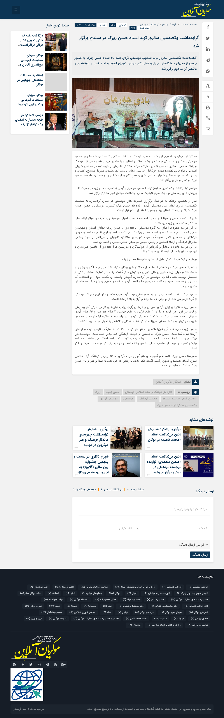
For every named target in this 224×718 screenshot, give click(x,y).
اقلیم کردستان (64, 587)
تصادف (53, 593)
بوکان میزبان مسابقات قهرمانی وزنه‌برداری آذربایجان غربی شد (29, 102)
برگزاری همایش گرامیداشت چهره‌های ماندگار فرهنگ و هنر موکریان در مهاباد (93, 437)
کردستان (154, 24)
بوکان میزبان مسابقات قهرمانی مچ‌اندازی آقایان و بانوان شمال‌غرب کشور (29, 62)
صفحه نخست (189, 24)
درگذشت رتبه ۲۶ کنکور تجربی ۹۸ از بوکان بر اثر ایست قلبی (31, 42)
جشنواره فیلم (131, 600)
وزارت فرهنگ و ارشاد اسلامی (164, 625)
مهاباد (179, 619)
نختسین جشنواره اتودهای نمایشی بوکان (96, 619)
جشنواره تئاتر (155, 600)
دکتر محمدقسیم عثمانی (163, 606)
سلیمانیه (90, 606)
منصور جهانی (199, 619)
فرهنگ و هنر (169, 24)
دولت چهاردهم (53, 600)
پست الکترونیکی (129, 528)
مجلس (144, 24)
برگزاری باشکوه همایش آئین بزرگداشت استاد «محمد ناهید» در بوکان (164, 434)
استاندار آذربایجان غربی (94, 587)
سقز (107, 606)
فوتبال (123, 612)
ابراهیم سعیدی (198, 587)
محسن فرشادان (148, 398)
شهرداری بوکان (198, 612)
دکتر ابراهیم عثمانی (196, 606)
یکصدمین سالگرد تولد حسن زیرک (177, 405)
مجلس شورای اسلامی (82, 612)
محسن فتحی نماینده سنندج (180, 398)
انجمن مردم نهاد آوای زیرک (192, 593)
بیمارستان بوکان (92, 593)
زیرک (98, 392)
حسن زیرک (112, 392)
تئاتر (70, 593)
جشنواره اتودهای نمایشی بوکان (189, 600)
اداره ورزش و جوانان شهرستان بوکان (135, 587)
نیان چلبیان (34, 619)
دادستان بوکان (79, 600)
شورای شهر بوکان (171, 612)
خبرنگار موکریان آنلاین (169, 382)
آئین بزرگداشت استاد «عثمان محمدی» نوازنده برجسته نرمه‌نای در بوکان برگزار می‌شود (164, 464)
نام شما (202, 528)
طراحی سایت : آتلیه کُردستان (28, 709)
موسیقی (128, 398)
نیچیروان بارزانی (198, 625)
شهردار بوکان (33, 606)
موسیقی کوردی (109, 398)
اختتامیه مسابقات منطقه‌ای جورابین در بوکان (30, 80)
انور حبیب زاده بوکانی (157, 593)
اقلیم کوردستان (39, 587)
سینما (54, 606)
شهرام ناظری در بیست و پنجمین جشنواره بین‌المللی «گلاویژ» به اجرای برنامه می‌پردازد (91, 464)
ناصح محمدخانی (136, 619)
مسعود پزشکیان (51, 612)
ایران (131, 593)
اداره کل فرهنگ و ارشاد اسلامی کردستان (148, 392)
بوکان (114, 593)
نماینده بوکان (57, 619)
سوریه (72, 606)
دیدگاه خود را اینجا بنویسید (190, 509)
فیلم (107, 612)
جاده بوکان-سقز (30, 593)
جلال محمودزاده (105, 600)
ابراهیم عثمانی (172, 587)
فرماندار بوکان (144, 612)
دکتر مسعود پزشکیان (131, 606)
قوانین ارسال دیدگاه (191, 544)
